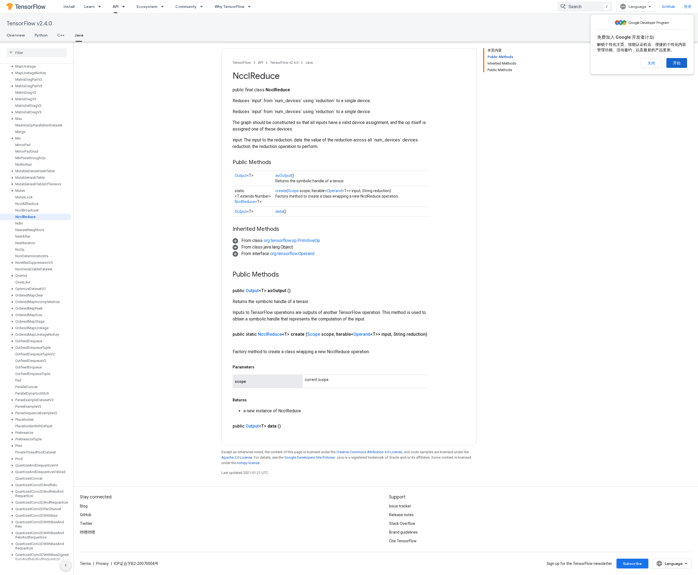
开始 (677, 62)
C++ (61, 35)
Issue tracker (400, 506)
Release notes (401, 515)
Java (78, 35)
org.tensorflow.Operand (292, 253)
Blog (84, 506)
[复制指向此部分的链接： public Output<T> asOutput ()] (297, 291)
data (279, 211)
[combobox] (585, 6)
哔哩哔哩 (87, 532)
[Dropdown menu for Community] (203, 6)
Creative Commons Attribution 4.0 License (369, 452)
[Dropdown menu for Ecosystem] (163, 6)
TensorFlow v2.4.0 (29, 23)
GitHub (668, 6)
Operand (334, 191)
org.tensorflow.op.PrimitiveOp (292, 240)
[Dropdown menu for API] (125, 6)
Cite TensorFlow (403, 541)
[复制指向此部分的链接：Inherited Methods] (284, 229)
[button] (35, 66)
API (116, 6)
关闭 (651, 63)
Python (41, 35)
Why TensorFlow (229, 6)
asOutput (283, 175)
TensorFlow (242, 62)
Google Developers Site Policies (309, 457)
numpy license (248, 463)
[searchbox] (37, 52)
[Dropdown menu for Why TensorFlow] (250, 6)
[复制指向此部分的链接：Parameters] (259, 367)
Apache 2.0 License (236, 457)
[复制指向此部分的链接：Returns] (252, 400)
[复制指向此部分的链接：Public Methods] (276, 162)
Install (69, 6)
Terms (85, 563)
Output (241, 175)
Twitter (86, 523)
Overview (16, 35)
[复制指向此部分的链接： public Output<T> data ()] (287, 426)
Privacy (102, 563)
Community (186, 6)
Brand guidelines (403, 532)
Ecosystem (147, 6)
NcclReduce (245, 201)
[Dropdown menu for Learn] (101, 6)
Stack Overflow (402, 523)
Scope (293, 191)
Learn (89, 6)
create (281, 191)
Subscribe (632, 563)
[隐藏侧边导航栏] (65, 565)
